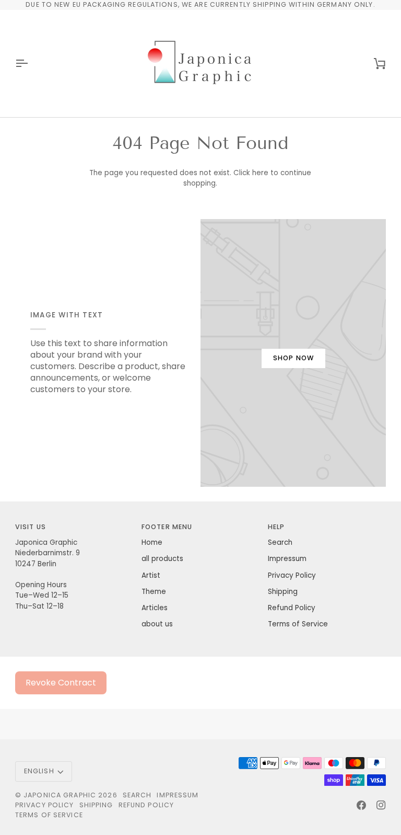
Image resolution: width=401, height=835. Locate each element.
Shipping (283, 592)
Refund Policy (291, 608)
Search (280, 542)
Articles (154, 608)
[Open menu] (30, 63)
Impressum (287, 559)
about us (157, 624)
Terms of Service (298, 624)
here (260, 173)
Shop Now (293, 357)
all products (162, 559)
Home (151, 542)
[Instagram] (381, 805)
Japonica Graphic (59, 795)
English (39, 771)
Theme (153, 592)
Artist (150, 575)
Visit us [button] (30, 526)
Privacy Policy (292, 575)
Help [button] (276, 526)
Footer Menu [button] (166, 526)
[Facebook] (361, 805)
